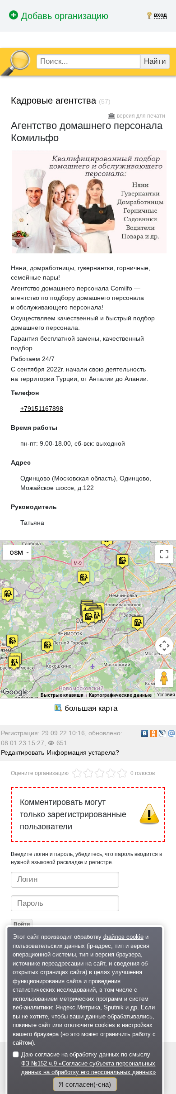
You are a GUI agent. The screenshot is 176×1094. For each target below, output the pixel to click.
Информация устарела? (83, 752)
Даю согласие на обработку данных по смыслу (88, 1063)
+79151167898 (41, 408)
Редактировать (22, 752)
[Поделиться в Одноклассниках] (153, 733)
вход (160, 15)
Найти (155, 61)
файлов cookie (123, 936)
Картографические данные (120, 695)
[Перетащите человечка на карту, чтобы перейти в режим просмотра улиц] (164, 678)
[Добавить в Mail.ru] (171, 733)
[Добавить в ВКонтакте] (144, 733)
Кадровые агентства (53, 100)
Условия (166, 694)
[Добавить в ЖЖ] (162, 733)
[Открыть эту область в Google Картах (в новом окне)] (15, 692)
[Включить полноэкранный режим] (164, 554)
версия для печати (141, 116)
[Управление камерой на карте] (164, 646)
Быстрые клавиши (62, 695)
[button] (137, 623)
